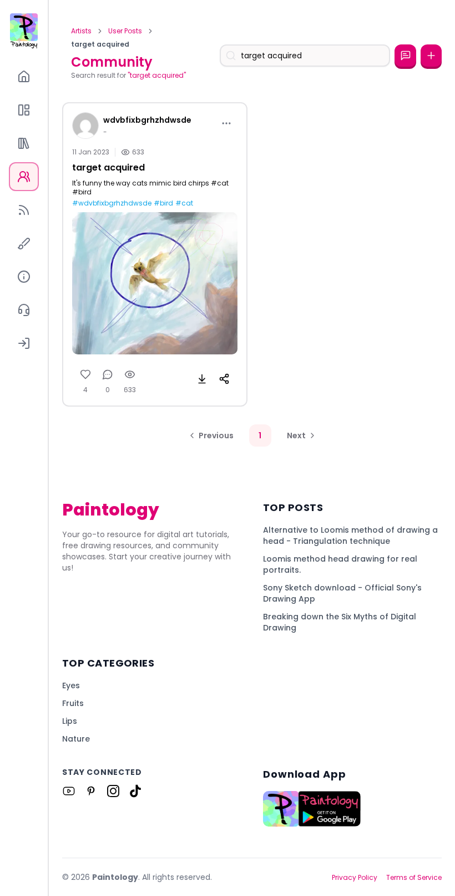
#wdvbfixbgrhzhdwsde (111, 203)
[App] (24, 110)
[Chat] (405, 55)
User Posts (125, 31)
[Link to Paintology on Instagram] (113, 791)
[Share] (224, 379)
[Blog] (24, 210)
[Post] (431, 55)
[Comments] (108, 374)
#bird (163, 203)
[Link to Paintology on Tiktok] (135, 791)
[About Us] (24, 276)
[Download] (202, 379)
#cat (184, 203)
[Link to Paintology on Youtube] (68, 791)
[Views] (130, 374)
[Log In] (24, 343)
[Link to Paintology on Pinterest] (91, 791)
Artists (81, 31)
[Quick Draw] (24, 243)
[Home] (24, 76)
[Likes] (85, 374)
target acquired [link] (100, 44)
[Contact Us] (24, 310)
